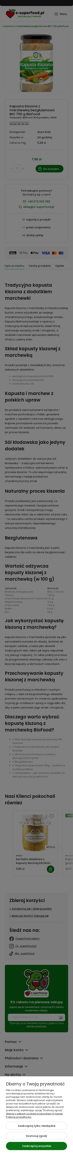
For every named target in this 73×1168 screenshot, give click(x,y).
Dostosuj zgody (36, 1136)
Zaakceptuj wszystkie (36, 1146)
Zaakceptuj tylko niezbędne (36, 1126)
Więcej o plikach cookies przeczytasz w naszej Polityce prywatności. (34, 1115)
